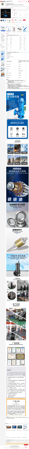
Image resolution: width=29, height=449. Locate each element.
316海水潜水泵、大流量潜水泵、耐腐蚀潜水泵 (3, 66)
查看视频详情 (6, 18)
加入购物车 (17, 22)
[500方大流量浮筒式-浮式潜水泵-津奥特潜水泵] (2, 53)
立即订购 (20, 22)
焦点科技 (15, 448)
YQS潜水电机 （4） (2, 34)
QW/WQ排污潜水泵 (16, 6)
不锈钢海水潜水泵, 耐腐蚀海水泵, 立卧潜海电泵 (20, 31)
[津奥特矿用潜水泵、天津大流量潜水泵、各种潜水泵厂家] (2, 74)
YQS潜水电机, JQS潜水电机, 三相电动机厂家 (15, 31)
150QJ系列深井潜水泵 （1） (3, 40)
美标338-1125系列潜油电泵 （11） (3, 39)
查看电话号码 (2, 45)
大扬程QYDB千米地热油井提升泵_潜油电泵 (4, 31)
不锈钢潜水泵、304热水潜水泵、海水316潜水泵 (4, 71)
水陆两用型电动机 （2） (3, 37)
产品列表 (13, 6)
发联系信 (13, 22)
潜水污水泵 (7, 441)
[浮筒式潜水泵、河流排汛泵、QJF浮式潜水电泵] (2, 58)
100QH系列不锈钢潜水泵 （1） (3, 35)
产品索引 (1, 78)
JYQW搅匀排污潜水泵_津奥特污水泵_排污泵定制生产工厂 (15, 446)
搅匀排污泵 (9, 441)
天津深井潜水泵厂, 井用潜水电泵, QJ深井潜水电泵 (10, 31)
